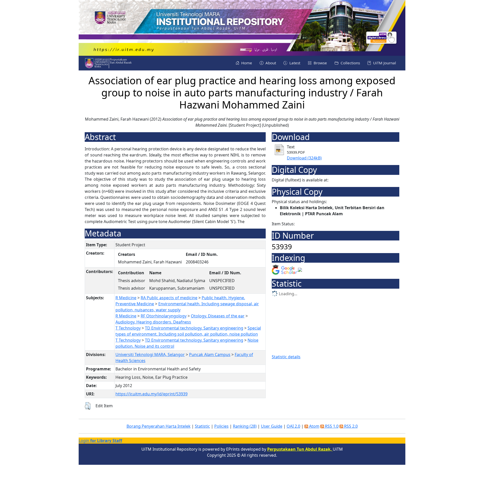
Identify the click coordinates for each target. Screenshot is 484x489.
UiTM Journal (384, 62)
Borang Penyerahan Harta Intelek (159, 426)
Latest (294, 62)
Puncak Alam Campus (209, 354)
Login (100, 440)
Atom (313, 426)
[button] (87, 406)
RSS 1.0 (331, 426)
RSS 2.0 (350, 426)
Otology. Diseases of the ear (218, 316)
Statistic (202, 426)
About (270, 62)
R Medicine (125, 298)
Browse (320, 62)
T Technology (128, 328)
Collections (350, 62)
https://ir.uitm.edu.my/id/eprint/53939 (151, 394)
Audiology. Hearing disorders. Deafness (153, 322)
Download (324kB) (304, 158)
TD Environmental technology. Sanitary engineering (194, 328)
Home (246, 62)
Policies (221, 426)
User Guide (271, 426)
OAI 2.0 (293, 426)
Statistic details (286, 357)
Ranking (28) (245, 426)
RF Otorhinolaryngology (164, 316)
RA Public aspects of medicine (169, 298)
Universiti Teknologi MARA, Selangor (150, 354)
